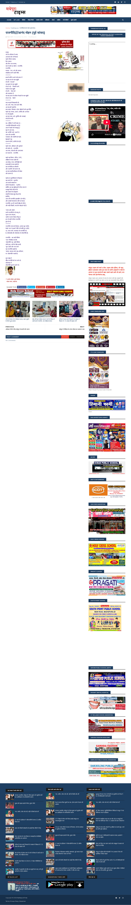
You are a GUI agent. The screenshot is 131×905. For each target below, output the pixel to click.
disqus (72, 336)
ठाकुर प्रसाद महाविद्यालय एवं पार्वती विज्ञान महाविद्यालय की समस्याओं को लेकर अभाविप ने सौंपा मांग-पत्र (68, 869)
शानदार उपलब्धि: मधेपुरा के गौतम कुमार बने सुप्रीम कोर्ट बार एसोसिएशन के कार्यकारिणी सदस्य (28, 796)
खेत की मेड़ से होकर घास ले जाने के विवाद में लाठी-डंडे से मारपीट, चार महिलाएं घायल (43, 320)
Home (7, 2)
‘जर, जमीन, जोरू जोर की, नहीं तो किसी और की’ (27, 811)
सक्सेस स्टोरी (39, 20)
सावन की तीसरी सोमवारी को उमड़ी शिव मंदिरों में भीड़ (28, 828)
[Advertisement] (107, 649)
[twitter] (121, 2)
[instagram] (124, 2)
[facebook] (115, 2)
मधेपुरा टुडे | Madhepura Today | (18, 882)
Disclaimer (22, 901)
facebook (80, 336)
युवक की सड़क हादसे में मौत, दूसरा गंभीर (25, 803)
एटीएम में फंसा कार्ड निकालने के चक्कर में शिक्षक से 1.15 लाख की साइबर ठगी (69, 320)
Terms (7, 901)
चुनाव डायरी (73, 20)
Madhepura (15, 28)
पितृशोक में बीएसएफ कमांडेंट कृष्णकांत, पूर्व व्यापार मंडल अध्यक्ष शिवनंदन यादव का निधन (69, 853)
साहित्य (58, 20)
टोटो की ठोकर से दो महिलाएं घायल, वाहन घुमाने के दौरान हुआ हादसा (17, 320)
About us (14, 2)
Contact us (22, 2)
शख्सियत (47, 20)
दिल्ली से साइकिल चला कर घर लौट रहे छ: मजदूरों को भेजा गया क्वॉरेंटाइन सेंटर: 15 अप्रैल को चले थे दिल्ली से (110, 820)
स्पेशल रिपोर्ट (31, 20)
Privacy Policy (14, 901)
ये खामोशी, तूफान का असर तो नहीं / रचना (26, 883)
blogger (65, 336)
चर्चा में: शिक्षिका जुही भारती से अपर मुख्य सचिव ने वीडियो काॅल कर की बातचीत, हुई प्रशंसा (110, 869)
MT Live (17, 20)
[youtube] (118, 2)
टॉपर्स (53, 20)
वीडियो (23, 20)
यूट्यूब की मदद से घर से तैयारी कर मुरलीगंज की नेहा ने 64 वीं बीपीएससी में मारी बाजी (109, 795)
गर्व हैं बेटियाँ (65, 20)
